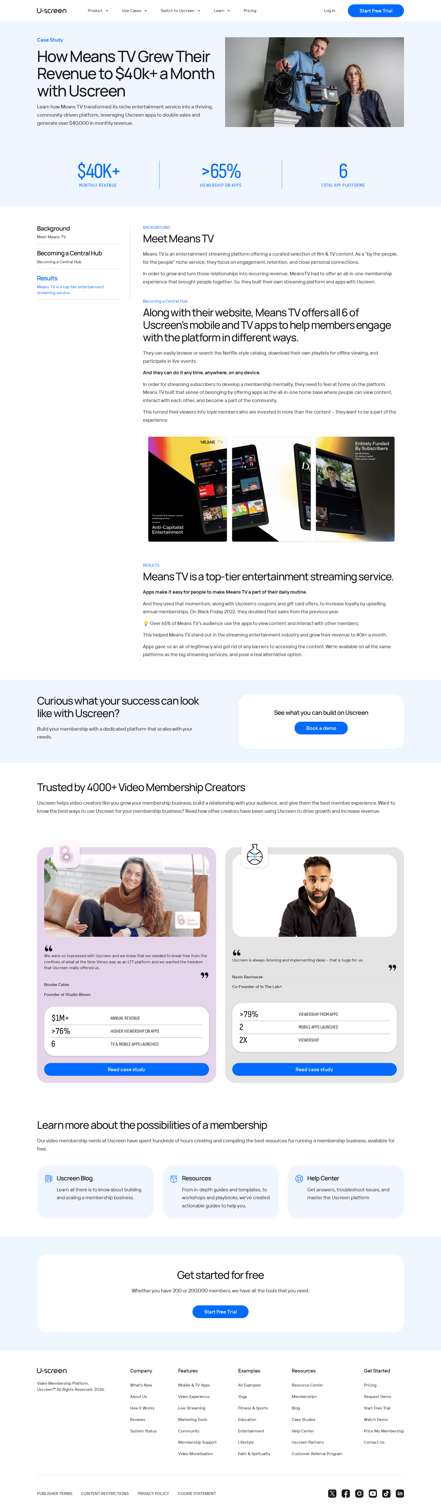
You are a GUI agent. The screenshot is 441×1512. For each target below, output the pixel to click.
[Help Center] (346, 1192)
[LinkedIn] (400, 1493)
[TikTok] (386, 1493)
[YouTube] (373, 1493)
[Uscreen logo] (52, 1370)
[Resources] (220, 1192)
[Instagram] (359, 1493)
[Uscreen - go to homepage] (51, 10)
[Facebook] (346, 1493)
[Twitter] (332, 1493)
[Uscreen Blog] (95, 1192)
